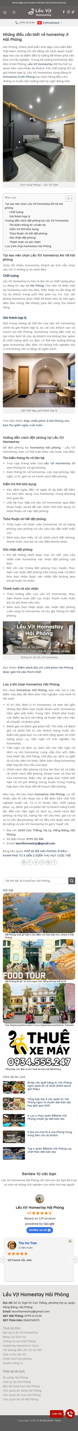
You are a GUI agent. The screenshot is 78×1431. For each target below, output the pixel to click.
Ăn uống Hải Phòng (15, 1377)
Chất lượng (16, 212)
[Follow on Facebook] (63, 12)
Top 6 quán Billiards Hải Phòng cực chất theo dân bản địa (49, 1150)
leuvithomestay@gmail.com (35, 843)
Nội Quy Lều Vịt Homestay (20, 1332)
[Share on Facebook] (30, 862)
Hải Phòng (37, 285)
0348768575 (31, 1320)
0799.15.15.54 (33, 1316)
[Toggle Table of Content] (67, 198)
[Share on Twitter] (36, 862)
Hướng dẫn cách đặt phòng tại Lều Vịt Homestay (37, 220)
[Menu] (5, 12)
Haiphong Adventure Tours (21, 1345)
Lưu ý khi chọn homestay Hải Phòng (28, 246)
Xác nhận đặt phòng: (22, 237)
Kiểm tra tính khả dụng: (24, 229)
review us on (38, 1230)
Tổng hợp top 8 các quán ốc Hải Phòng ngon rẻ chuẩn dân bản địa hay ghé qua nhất (49, 1102)
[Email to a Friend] (42, 862)
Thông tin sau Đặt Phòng (19, 1341)
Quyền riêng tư (13, 1363)
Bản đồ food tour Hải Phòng (21, 1386)
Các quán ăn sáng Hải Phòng (22, 1390)
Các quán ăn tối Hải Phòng (20, 1399)
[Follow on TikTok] (73, 12)
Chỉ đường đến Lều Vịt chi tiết (22, 1350)
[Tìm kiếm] (14, 12)
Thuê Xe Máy (11, 1328)
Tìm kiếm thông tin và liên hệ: (27, 225)
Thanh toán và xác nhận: (25, 242)
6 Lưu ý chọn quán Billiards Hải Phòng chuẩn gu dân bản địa (47, 1117)
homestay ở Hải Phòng (19, 77)
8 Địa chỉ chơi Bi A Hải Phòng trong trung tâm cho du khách (49, 1134)
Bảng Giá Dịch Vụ (14, 1337)
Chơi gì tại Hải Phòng (17, 1382)
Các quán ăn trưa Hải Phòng (22, 1395)
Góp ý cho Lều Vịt (14, 1354)
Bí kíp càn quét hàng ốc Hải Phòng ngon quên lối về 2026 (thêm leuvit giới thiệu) (49, 1086)
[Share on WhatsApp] (24, 862)
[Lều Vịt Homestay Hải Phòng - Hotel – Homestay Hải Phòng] (39, 12)
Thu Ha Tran (28, 1243)
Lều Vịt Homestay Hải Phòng (40, 1207)
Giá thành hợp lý (19, 216)
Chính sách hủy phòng (17, 1358)
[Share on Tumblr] (54, 862)
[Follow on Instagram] (68, 12)
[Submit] (71, 880)
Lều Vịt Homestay (40, 64)
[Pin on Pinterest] (48, 862)
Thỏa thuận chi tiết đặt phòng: (28, 233)
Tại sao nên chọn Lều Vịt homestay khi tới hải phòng (34, 206)
